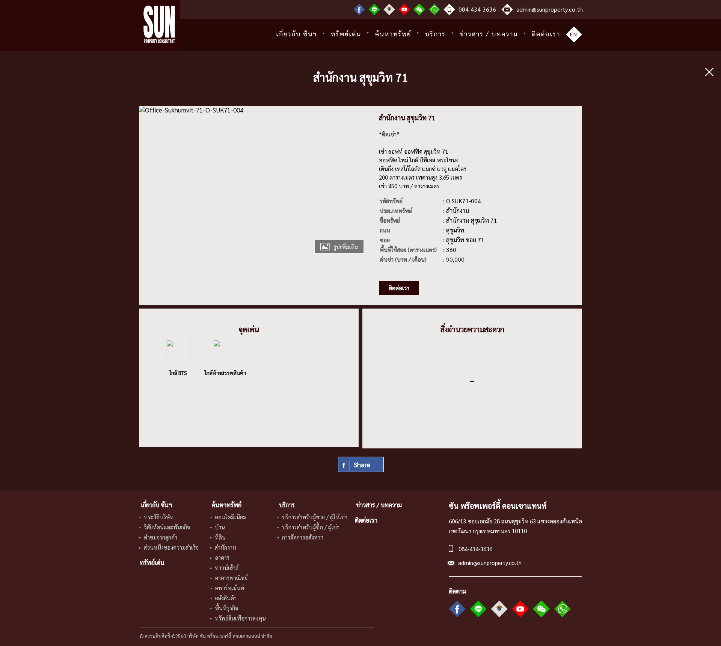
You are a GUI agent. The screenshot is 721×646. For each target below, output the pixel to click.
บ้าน (220, 527)
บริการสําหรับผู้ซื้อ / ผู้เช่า (310, 527)
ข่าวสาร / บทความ (489, 34)
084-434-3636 (477, 9)
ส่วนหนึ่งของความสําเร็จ (171, 547)
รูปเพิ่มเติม (345, 246)
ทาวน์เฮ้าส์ (226, 567)
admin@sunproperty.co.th (549, 9)
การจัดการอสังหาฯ (302, 537)
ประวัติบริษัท (158, 516)
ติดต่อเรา (546, 34)
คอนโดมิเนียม (230, 516)
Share (362, 464)
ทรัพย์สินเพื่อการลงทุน (240, 618)
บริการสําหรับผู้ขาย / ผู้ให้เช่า (314, 516)
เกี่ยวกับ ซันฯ (296, 34)
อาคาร (222, 557)
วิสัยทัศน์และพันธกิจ (167, 527)
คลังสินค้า (226, 597)
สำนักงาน (225, 547)
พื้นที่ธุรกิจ (226, 608)
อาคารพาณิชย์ (231, 577)
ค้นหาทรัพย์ (393, 34)
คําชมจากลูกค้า (160, 537)
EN (574, 34)
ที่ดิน (220, 537)
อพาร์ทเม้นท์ (229, 587)
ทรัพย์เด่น (346, 34)
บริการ (435, 34)
